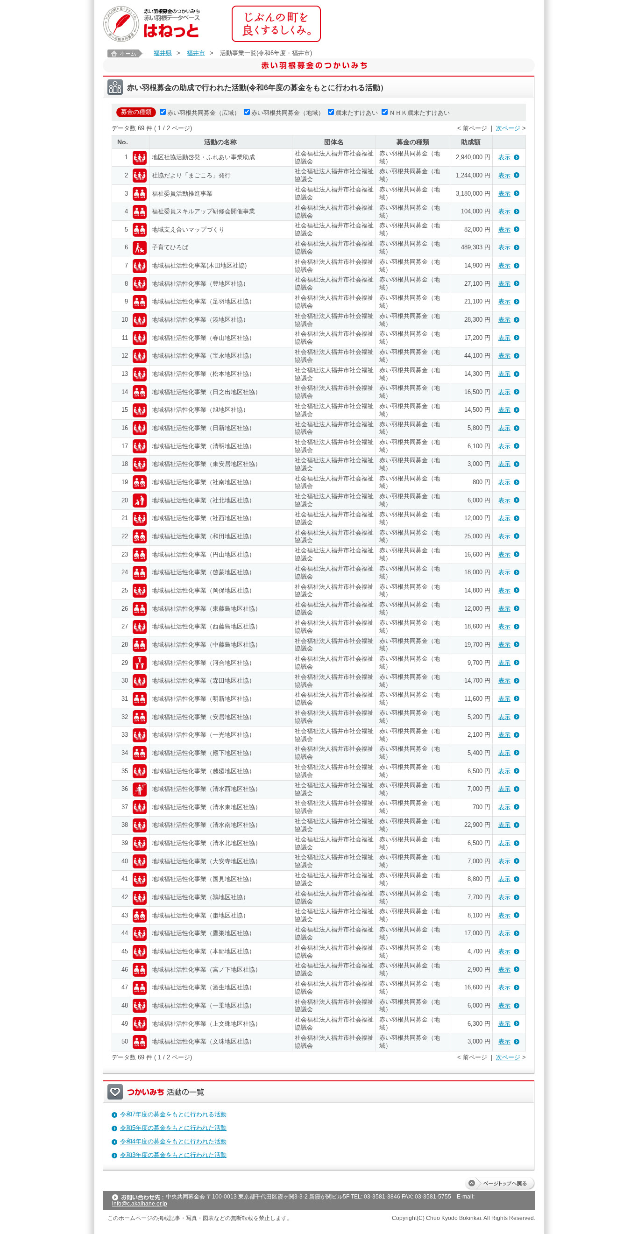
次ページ (508, 128)
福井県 (163, 52)
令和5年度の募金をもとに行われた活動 (173, 1127)
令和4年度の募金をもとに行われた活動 (173, 1141)
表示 (504, 157)
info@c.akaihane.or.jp (139, 1203)
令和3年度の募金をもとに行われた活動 (173, 1154)
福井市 (196, 52)
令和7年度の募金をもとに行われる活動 (173, 1114)
